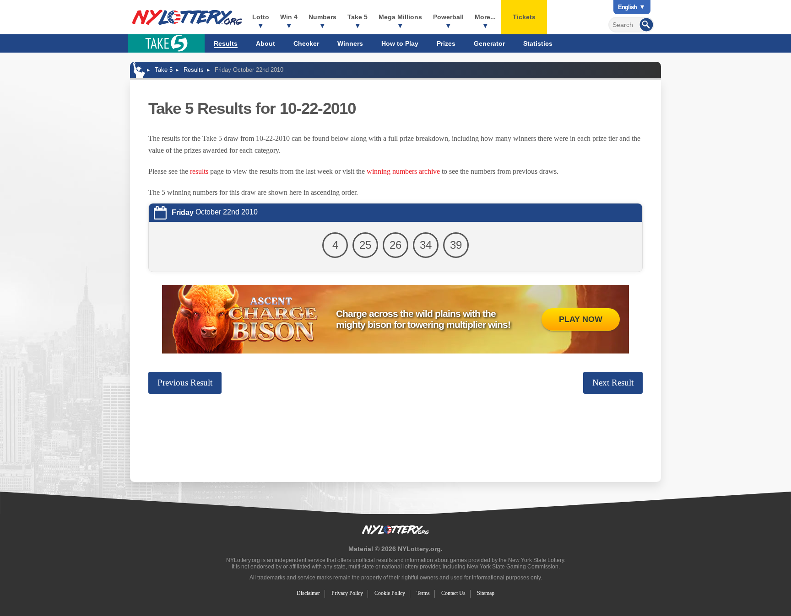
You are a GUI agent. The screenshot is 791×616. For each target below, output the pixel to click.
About (265, 43)
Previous (184, 382)
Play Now (580, 319)
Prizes (446, 43)
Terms (423, 593)
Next (613, 382)
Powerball (448, 17)
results (199, 171)
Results (226, 43)
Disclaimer (308, 593)
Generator (489, 43)
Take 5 (357, 17)
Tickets (524, 17)
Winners (350, 43)
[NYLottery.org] (187, 17)
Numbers (322, 17)
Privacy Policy (347, 593)
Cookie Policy (389, 593)
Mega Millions (400, 17)
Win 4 (289, 17)
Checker (306, 43)
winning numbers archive (403, 171)
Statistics (538, 43)
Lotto (260, 17)
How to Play (399, 43)
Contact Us (453, 593)
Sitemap (485, 593)
